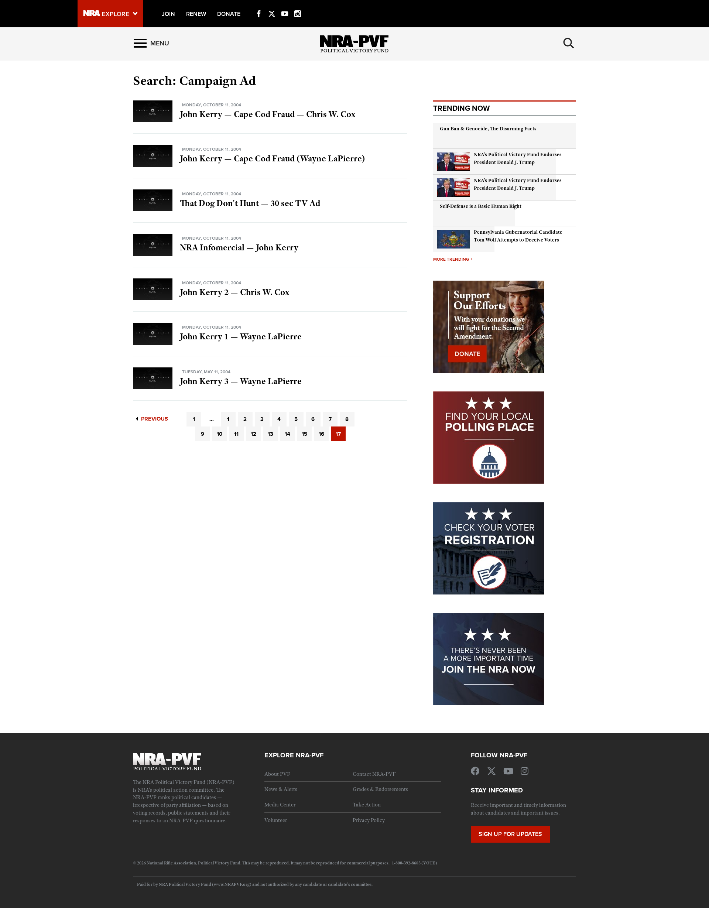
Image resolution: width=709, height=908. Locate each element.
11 (236, 434)
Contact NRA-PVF (374, 774)
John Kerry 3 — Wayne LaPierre (241, 381)
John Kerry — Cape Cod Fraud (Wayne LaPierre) (272, 158)
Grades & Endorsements (380, 789)
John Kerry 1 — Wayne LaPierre (241, 336)
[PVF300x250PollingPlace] (488, 437)
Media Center (279, 804)
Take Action (367, 804)
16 (321, 434)
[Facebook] (259, 5)
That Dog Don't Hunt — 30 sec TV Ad (250, 203)
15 (304, 434)
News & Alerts (280, 789)
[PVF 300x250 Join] (488, 658)
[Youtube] (284, 5)
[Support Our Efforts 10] (488, 326)
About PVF (277, 774)
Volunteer (275, 820)
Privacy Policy (369, 820)
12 (253, 434)
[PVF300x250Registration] (488, 547)
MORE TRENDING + (453, 259)
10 (219, 434)
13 (270, 434)
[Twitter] (271, 5)
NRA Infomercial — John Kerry (239, 247)
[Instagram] (297, 5)
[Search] (568, 43)
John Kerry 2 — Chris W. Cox (234, 292)
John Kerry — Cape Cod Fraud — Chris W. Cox (267, 114)
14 (287, 434)
